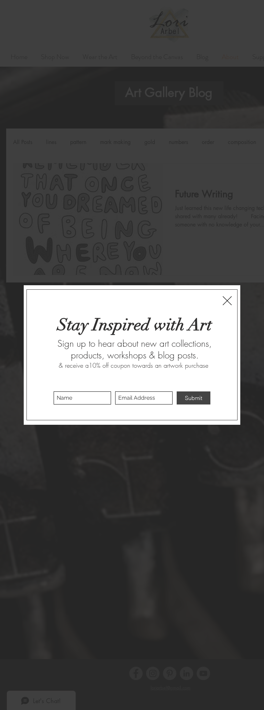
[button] (227, 300)
